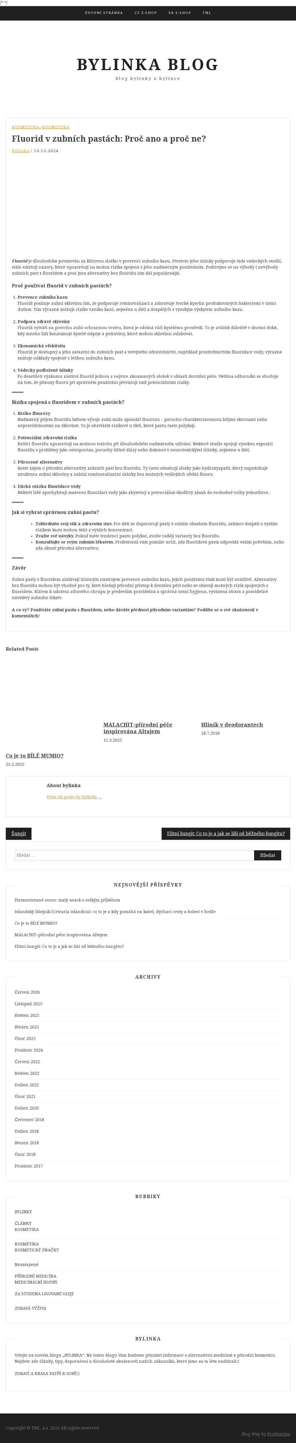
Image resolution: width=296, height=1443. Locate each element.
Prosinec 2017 (29, 1166)
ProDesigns (278, 1434)
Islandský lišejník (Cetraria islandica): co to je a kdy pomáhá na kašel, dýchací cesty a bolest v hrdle (115, 911)
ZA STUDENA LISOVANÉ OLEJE (44, 1293)
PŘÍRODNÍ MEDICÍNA (35, 1276)
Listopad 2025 (28, 1003)
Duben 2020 (27, 1108)
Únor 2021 (25, 1096)
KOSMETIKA (26, 127)
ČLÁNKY (23, 1223)
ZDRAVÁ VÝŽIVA (30, 1308)
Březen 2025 (27, 1027)
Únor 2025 (25, 1038)
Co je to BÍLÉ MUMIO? (35, 756)
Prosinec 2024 (29, 1050)
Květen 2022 (27, 1073)
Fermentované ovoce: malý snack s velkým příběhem (67, 900)
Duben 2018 (27, 1131)
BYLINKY (23, 1212)
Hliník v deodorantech (232, 725)
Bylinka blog (148, 64)
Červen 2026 (27, 992)
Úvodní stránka (104, 13)
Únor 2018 (25, 1154)
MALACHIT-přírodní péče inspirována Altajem (61, 935)
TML (207, 13)
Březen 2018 (27, 1143)
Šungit (18, 833)
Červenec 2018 (29, 1119)
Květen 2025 (27, 1015)
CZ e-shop (146, 13)
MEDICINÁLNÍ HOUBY (36, 1282)
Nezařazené (26, 1264)
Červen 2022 (27, 1061)
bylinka (20, 151)
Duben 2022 (27, 1085)
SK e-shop (180, 13)
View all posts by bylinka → (74, 797)
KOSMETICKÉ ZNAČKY (37, 1250)
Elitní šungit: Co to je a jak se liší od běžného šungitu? (226, 833)
